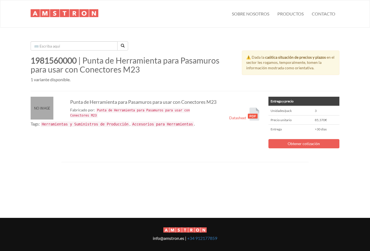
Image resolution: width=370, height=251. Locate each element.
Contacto (323, 13)
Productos (290, 13)
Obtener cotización (304, 143)
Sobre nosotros (250, 13)
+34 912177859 (202, 238)
